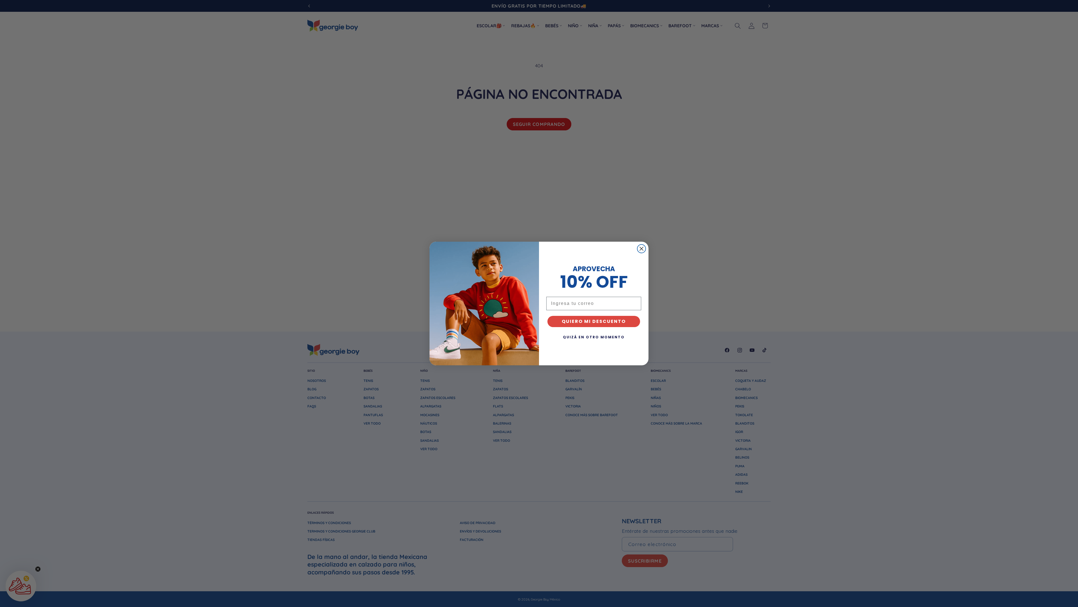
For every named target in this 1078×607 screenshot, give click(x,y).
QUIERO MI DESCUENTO (594, 321)
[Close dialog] (641, 248)
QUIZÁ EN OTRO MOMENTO (594, 337)
